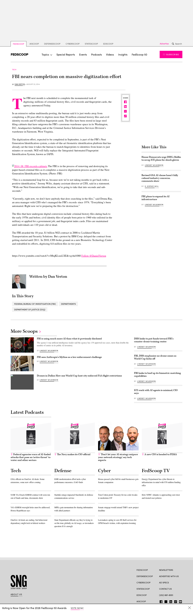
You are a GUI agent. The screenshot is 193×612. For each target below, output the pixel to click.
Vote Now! (77, 608)
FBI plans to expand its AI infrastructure (155, 198)
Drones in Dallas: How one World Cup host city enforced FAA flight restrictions (79, 375)
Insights (122, 54)
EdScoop (108, 43)
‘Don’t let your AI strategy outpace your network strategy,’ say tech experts (118, 457)
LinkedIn (171, 601)
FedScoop (18, 43)
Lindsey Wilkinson (154, 165)
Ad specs (164, 582)
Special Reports (65, 54)
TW (165, 601)
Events (83, 54)
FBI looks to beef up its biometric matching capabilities (157, 374)
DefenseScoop (52, 43)
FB (160, 601)
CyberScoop (73, 43)
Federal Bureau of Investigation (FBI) (35, 303)
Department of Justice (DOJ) (29, 309)
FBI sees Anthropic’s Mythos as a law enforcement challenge (69, 357)
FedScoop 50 (139, 54)
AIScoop (34, 43)
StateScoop (91, 43)
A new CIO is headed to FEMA (160, 454)
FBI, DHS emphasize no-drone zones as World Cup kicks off (155, 357)
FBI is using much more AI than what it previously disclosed (69, 338)
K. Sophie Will (152, 186)
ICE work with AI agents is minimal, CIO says (156, 392)
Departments (68, 303)
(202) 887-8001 (166, 595)
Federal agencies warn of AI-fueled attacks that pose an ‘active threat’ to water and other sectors (31, 457)
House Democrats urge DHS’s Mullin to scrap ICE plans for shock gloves (161, 158)
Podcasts (96, 54)
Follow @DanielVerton (93, 255)
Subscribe (172, 54)
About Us (16, 594)
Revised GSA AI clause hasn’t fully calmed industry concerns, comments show (160, 178)
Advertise (164, 43)
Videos (110, 54)
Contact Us (165, 588)
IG (175, 601)
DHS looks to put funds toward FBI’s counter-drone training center (153, 340)
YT (180, 601)
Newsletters (166, 570)
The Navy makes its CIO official (73, 454)
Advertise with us (169, 576)
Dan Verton (20, 84)
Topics (45, 54)
